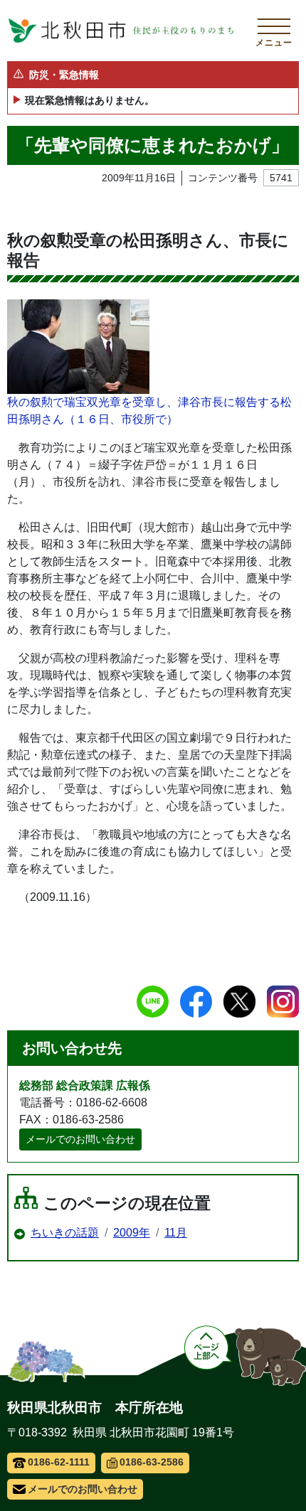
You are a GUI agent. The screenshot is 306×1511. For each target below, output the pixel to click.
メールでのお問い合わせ (80, 1139)
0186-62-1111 (59, 1462)
